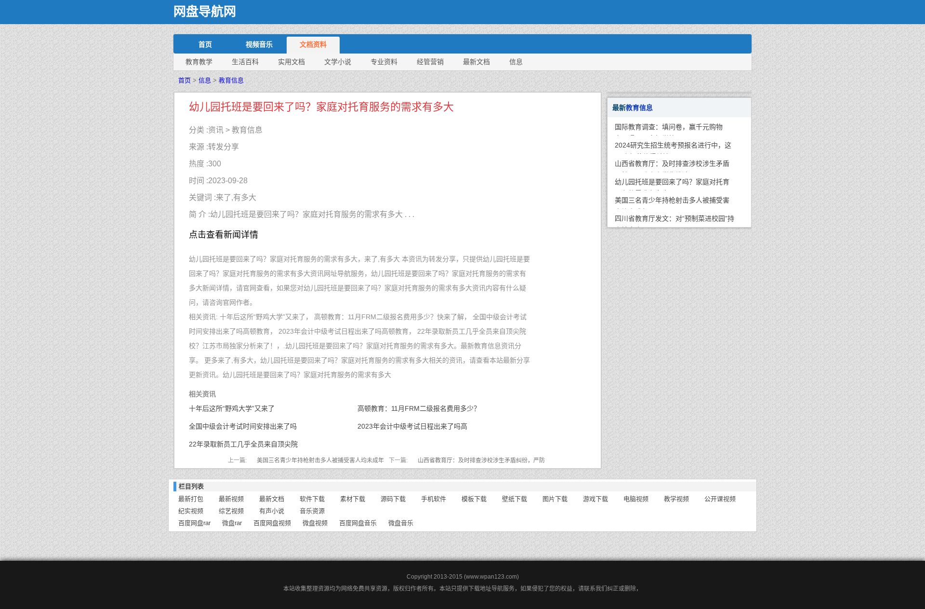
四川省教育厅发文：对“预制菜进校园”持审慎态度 (674, 221)
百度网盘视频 (272, 523)
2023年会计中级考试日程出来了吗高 (412, 426)
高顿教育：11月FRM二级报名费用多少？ (418, 408)
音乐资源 (312, 510)
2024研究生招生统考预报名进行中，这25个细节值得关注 (673, 147)
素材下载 (352, 498)
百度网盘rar (194, 523)
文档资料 (313, 44)
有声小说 (271, 510)
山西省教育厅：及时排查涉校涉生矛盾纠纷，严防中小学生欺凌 (672, 166)
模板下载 (474, 498)
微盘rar (232, 523)
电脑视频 (635, 498)
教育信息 (231, 80)
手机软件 (433, 498)
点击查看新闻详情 (223, 235)
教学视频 (676, 498)
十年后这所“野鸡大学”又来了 (232, 408)
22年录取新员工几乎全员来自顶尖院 (243, 444)
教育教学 (198, 62)
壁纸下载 (514, 498)
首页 (205, 44)
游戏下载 (595, 498)
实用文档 (291, 62)
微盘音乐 (400, 523)
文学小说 (337, 62)
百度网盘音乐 (358, 523)
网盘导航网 (204, 12)
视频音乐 (259, 44)
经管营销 (430, 62)
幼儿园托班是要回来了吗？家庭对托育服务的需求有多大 (672, 184)
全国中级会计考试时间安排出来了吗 (243, 426)
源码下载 (393, 498)
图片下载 (555, 498)
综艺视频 (231, 510)
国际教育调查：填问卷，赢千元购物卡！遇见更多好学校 (669, 129)
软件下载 (312, 498)
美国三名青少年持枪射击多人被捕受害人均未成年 (320, 460)
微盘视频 (315, 523)
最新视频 (231, 498)
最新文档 (476, 62)
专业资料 (383, 62)
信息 (516, 62)
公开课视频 (720, 498)
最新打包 (190, 498)
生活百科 (245, 62)
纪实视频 (190, 510)
